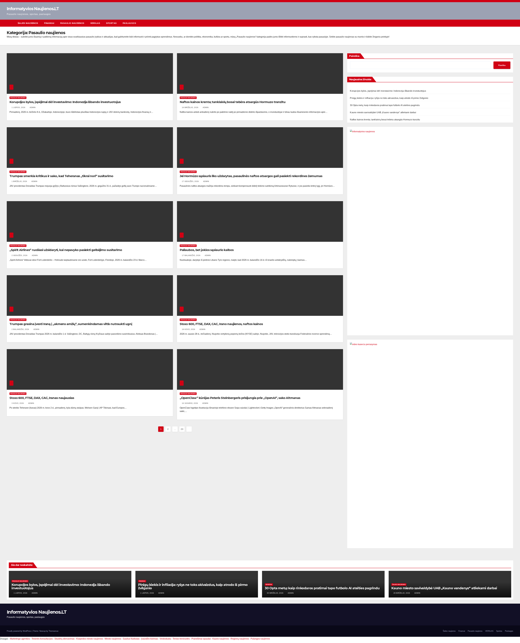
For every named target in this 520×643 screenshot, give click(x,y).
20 (182, 429)
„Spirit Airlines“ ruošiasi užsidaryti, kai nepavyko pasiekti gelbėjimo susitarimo (65, 250)
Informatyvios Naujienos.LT (33, 8)
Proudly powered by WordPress (19, 631)
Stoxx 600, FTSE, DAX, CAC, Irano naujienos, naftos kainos (221, 324)
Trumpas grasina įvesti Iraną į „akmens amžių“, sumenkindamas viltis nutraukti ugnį (70, 324)
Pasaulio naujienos (72, 23)
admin (33, 107)
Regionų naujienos (240, 639)
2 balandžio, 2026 (21, 329)
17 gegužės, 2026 (190, 181)
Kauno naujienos (220, 639)
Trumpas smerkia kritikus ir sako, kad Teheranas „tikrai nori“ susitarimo (61, 176)
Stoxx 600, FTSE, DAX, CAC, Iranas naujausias (41, 398)
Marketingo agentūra (20, 639)
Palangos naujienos (260, 639)
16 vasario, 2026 (190, 403)
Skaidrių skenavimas (64, 639)
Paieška (354, 56)
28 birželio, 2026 (402, 593)
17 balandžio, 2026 (191, 255)
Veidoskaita (165, 639)
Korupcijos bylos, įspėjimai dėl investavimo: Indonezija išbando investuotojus (65, 102)
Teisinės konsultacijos (42, 639)
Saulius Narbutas (131, 639)
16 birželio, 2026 (190, 107)
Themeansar (53, 631)
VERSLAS (95, 23)
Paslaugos (129, 23)
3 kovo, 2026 (18, 403)
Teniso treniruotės (181, 639)
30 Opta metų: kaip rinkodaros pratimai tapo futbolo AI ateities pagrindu (385, 105)
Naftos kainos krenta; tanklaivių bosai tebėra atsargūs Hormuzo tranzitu (232, 102)
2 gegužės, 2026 (20, 255)
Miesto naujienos (113, 639)
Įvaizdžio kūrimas (149, 639)
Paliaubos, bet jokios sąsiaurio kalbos (207, 250)
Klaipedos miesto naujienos (89, 639)
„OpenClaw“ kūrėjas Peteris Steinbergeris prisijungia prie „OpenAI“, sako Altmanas (240, 398)
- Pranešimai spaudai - (201, 639)
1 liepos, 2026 (19, 107)
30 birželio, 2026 (275, 593)
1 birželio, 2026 (20, 181)
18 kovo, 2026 (189, 329)
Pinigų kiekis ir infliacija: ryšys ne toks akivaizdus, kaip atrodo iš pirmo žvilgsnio (389, 98)
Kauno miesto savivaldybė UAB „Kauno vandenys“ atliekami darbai (383, 112)
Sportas (111, 23)
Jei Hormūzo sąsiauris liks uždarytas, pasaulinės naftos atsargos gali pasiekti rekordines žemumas (251, 176)
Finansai (49, 23)
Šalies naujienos (28, 23)
